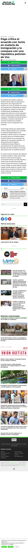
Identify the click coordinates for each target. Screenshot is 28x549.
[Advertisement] (14, 20)
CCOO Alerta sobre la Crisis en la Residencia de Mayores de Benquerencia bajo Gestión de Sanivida (14, 339)
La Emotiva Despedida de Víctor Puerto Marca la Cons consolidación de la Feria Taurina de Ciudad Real (14, 428)
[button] (14, 469)
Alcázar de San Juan (5, 453)
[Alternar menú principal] (25, 2)
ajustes (11, 544)
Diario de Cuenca (18, 451)
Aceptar (4, 546)
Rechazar (10, 546)
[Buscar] (25, 204)
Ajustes (16, 546)
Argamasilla (3, 454)
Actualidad (4, 36)
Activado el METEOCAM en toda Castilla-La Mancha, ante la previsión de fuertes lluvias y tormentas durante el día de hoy (19, 294)
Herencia (16, 454)
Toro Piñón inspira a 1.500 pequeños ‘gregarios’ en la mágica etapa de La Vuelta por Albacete (13, 366)
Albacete (2, 451)
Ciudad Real (3, 457)
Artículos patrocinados (6, 444)
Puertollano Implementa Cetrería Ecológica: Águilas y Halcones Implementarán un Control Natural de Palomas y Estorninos (14, 407)
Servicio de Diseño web (16, 444)
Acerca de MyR (14, 445)
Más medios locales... (19, 456)
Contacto (24, 444)
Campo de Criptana (5, 456)
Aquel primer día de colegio (9, 242)
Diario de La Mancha (19, 453)
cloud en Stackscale (21, 465)
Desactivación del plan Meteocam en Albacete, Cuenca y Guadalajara (11, 433)
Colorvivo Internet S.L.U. (14, 462)
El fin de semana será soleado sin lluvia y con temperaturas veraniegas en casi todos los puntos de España (20, 273)
